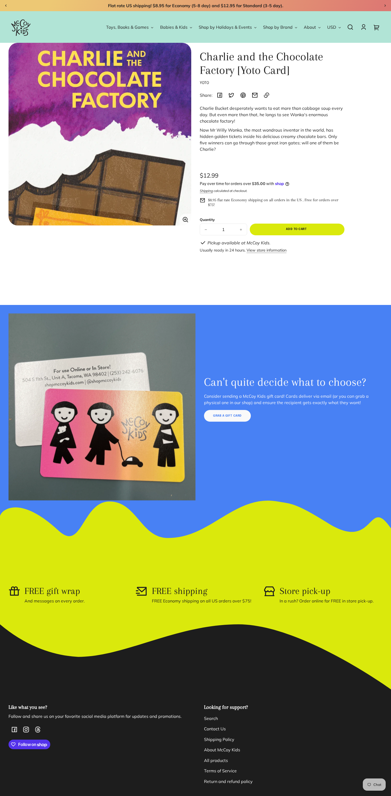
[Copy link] (266, 95)
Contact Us (215, 728)
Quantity (207, 219)
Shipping (206, 191)
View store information (266, 250)
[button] (350, 27)
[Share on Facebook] (220, 95)
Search (211, 718)
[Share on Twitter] (231, 95)
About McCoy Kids (222, 749)
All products (216, 760)
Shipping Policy (219, 739)
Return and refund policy (228, 781)
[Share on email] (255, 95)
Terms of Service (220, 770)
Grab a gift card (227, 415)
